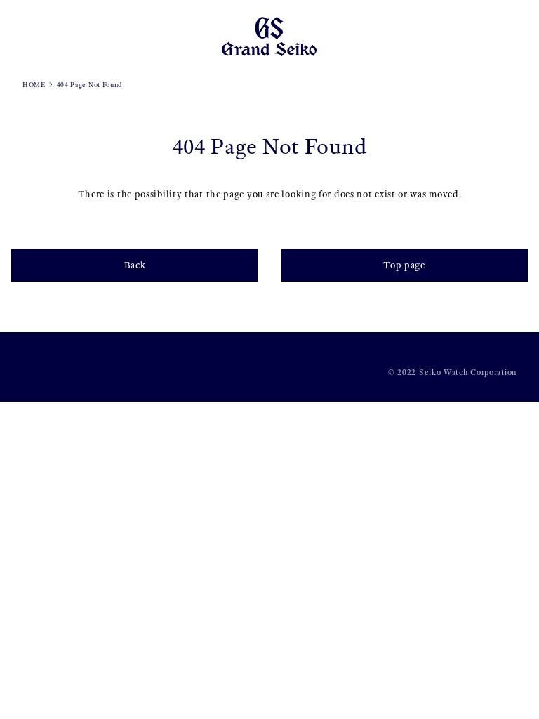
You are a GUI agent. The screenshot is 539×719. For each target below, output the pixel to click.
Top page (404, 265)
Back (135, 265)
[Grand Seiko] (269, 35)
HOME (34, 84)
